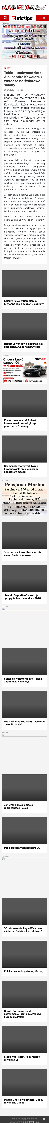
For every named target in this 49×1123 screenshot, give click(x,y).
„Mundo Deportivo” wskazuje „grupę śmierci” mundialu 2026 (22, 597)
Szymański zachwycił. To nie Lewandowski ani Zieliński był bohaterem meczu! (21, 469)
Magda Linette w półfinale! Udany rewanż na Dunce (23, 1101)
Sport (7, 68)
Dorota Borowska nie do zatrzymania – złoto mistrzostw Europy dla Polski (22, 1014)
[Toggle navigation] (5, 17)
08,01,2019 (9, 90)
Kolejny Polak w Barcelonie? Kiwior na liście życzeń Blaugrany (24, 302)
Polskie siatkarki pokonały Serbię (23, 971)
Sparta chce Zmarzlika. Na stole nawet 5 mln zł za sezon (22, 554)
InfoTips (19, 90)
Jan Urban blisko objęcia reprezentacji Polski (18, 806)
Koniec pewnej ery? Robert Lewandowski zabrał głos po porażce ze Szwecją (20, 423)
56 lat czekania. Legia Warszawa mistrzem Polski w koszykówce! (23, 930)
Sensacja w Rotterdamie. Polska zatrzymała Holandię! (23, 680)
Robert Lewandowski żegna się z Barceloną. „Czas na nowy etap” (23, 345)
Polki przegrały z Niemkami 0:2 (22, 847)
